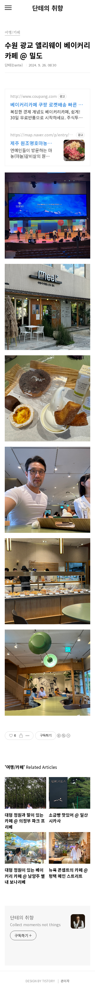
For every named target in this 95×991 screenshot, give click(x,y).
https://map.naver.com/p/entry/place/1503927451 (42, 135)
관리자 (65, 981)
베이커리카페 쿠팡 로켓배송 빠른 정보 (46, 104)
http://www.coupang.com (33, 96)
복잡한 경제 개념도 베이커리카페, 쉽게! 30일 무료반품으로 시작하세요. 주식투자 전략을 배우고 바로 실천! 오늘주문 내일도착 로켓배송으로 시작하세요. (47, 114)
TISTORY (48, 981)
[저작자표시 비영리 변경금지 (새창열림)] (63, 735)
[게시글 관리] (27, 736)
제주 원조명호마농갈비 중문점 (31, 143)
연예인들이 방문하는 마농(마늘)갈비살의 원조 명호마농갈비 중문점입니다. (31, 153)
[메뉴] (8, 8)
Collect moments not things (35, 924)
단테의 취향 (47, 8)
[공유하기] (21, 736)
